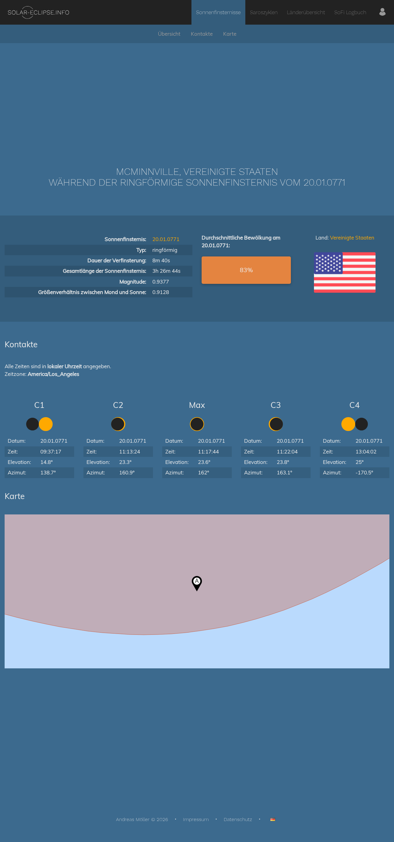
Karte (229, 33)
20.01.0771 (165, 239)
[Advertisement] (197, 95)
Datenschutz (238, 819)
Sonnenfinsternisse (218, 12)
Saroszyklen (264, 12)
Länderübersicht (306, 12)
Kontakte (202, 33)
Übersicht (169, 33)
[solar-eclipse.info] (38, 12)
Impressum (196, 819)
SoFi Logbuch (350, 12)
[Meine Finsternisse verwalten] (382, 12)
